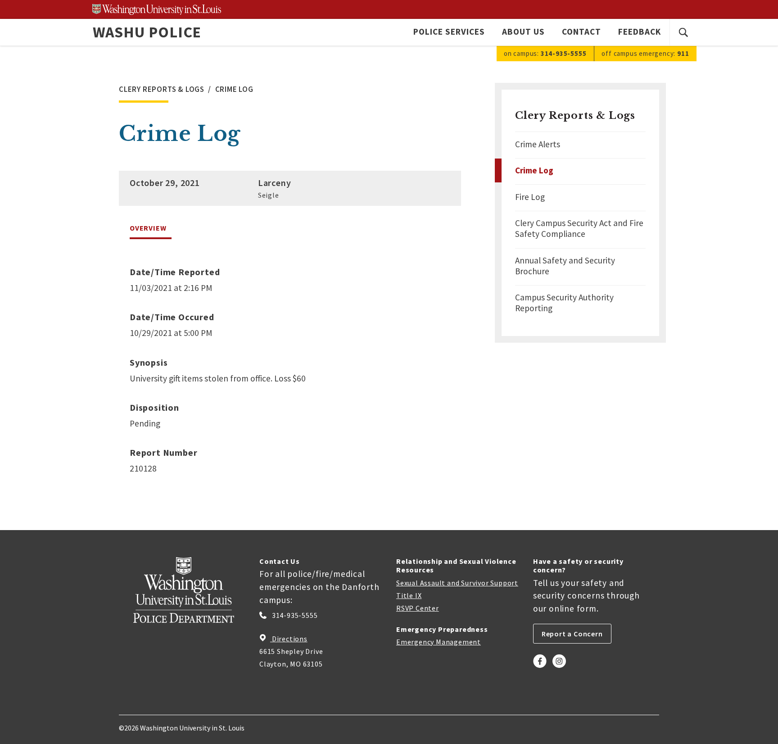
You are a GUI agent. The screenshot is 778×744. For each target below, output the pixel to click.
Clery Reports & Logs (575, 115)
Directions (289, 638)
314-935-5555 (293, 615)
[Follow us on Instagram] (559, 669)
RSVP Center (417, 607)
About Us (523, 31)
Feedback (639, 31)
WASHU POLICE (147, 32)
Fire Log (530, 196)
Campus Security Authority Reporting (564, 302)
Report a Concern (572, 633)
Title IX (408, 595)
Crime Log (534, 170)
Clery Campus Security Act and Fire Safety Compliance (579, 228)
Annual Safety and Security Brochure (565, 266)
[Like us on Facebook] (540, 669)
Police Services (448, 31)
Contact (581, 31)
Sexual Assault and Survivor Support (457, 582)
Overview (148, 227)
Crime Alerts (537, 144)
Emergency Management (438, 641)
